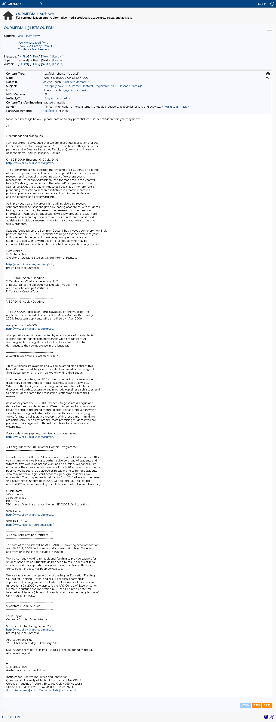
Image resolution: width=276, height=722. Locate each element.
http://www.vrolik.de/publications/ (54, 690)
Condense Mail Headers (33, 49)
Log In (262, 3)
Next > (46, 56)
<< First (23, 56)
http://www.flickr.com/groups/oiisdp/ (30, 524)
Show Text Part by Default (35, 46)
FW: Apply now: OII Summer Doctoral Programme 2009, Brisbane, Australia (92, 86)
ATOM (245, 705)
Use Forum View (29, 36)
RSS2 (267, 705)
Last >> (58, 56)
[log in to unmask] (75, 82)
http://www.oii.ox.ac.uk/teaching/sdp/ (30, 163)
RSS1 (256, 705)
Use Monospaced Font (33, 42)
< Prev (35, 56)
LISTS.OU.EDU (11, 717)
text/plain (49, 111)
